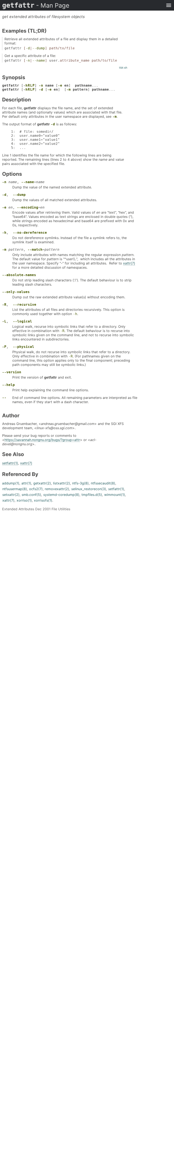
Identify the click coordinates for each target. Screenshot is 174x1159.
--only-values (16, 292)
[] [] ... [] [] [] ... (58, 87)
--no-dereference (30, 233)
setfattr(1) (10, 463)
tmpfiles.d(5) (91, 494)
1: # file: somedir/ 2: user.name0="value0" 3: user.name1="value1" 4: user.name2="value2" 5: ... (34, 140)
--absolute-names (19, 275)
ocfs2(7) (36, 489)
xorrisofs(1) (43, 500)
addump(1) (10, 483)
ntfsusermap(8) (14, 489)
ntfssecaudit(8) (103, 483)
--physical (23, 347)
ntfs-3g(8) (80, 483)
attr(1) (26, 483)
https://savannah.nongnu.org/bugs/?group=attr (42, 440)
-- (4, 398)
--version (11, 372)
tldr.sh (123, 67)
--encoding (27, 207)
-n (28, 60)
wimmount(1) (114, 494)
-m (68, 89)
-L (4, 321)
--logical (22, 321)
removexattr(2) (57, 489)
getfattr (35, 5)
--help (8, 385)
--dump (38, 48)
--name (38, 60)
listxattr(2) (61, 483)
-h (4, 233)
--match (35, 250)
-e (60, 85)
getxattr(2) (42, 483)
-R (4, 305)
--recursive (24, 305)
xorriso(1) (24, 500)
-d (28, 48)
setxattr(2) (11, 494)
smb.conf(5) (31, 494)
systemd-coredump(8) (61, 494)
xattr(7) (129, 263)
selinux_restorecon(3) (88, 489)
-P (4, 347)
